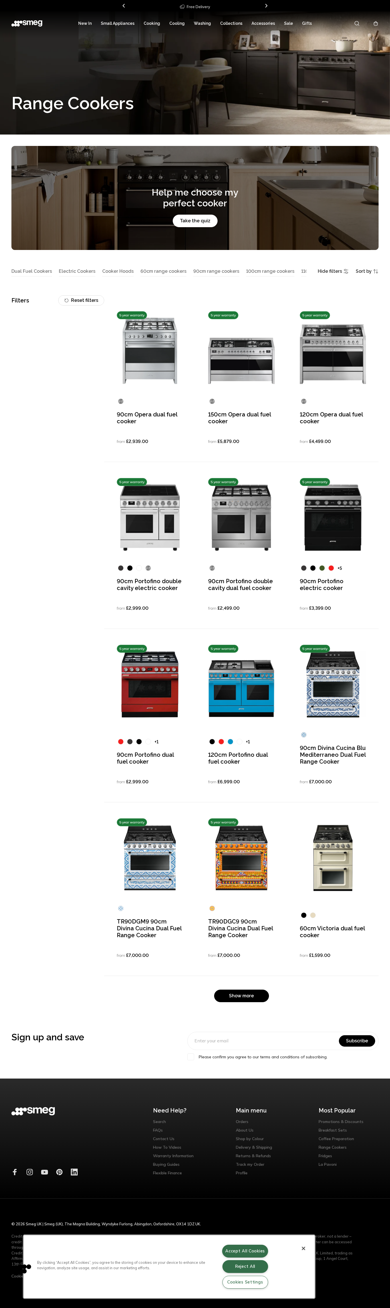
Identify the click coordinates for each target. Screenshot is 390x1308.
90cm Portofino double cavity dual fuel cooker (240, 584)
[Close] (303, 1248)
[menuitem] (85, 23)
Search (159, 1121)
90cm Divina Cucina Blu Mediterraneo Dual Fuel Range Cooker (333, 754)
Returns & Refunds (253, 1155)
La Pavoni (328, 1164)
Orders (242, 1121)
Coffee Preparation (336, 1138)
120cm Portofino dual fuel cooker (238, 758)
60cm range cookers (163, 271)
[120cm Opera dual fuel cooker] (333, 350)
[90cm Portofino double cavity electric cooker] (150, 517)
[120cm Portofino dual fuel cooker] (241, 684)
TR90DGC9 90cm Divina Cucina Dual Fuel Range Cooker (240, 928)
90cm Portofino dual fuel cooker (145, 758)
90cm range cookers (216, 271)
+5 (339, 568)
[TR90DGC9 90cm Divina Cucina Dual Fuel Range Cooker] (241, 858)
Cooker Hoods (118, 271)
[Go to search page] (357, 23)
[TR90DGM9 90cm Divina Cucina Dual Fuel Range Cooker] (150, 858)
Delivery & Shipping (254, 1147)
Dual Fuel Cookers (31, 271)
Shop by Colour (250, 1138)
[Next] (266, 5)
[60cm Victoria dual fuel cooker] (333, 858)
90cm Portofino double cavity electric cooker (149, 584)
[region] (169, 1266)
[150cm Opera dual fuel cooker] (241, 350)
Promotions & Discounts (341, 1121)
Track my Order (250, 1164)
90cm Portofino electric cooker (321, 584)
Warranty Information (173, 1155)
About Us (245, 1130)
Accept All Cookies (245, 1251)
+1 (156, 741)
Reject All (245, 1266)
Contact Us (163, 1138)
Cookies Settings (245, 1282)
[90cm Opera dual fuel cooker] (150, 350)
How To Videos (167, 1147)
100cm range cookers (270, 271)
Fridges (325, 1155)
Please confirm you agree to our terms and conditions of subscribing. (263, 1056)
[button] (22, 1269)
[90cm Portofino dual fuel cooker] (150, 684)
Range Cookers (333, 1147)
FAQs (158, 1130)
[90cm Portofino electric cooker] (333, 517)
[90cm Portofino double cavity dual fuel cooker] (241, 517)
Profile (242, 1172)
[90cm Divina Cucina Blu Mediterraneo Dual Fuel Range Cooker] (333, 684)
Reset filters (84, 300)
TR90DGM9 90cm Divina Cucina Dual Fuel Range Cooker (149, 928)
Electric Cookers (77, 271)
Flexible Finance (167, 1172)
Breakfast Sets (333, 1130)
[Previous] (124, 5)
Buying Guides (166, 1164)
